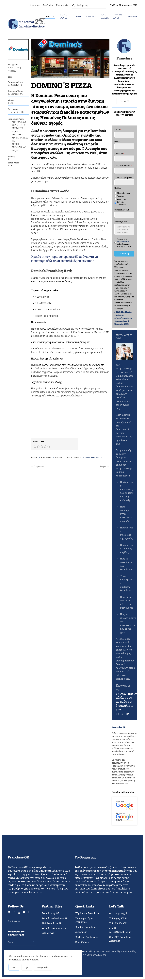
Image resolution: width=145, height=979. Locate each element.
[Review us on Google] (124, 805)
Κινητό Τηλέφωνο (123, 165)
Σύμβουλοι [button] (90, 16)
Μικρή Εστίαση (123, 193)
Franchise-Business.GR (55, 918)
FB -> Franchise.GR (16, 112)
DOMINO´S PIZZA (61, 85)
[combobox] (89, 5)
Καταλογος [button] (49, 16)
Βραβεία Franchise (85, 926)
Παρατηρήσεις (120, 222)
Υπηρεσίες (121, 199)
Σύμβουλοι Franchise (87, 913)
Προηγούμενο (39, 466)
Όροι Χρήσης (82, 942)
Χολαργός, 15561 (118, 918)
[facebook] (14, 913)
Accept (13, 967)
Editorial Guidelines (86, 937)
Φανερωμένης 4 (118, 913)
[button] (46, 32)
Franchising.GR (50, 913)
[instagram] (19, 913)
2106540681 (119, 315)
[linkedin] (29, 913)
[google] (9, 913)
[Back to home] (26, 24)
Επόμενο (103, 466)
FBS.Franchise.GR (52, 923)
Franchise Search (117, 16)
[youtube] (24, 913)
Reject (26, 967)
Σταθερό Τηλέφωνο (123, 177)
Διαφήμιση (35, 5)
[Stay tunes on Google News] (124, 816)
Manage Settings (43, 967)
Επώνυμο (119, 153)
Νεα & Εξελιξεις (105, 16)
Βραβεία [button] (77, 16)
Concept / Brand (121, 210)
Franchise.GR (124, 101)
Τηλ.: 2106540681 (118, 923)
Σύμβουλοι (48, 5)
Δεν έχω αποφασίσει (122, 203)
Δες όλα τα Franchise (123, 792)
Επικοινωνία (62, 5)
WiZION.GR (48, 933)
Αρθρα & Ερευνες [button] (63, 16)
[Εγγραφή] (33, 942)
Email (117, 129)
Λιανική (120, 196)
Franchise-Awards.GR (54, 928)
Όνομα (117, 141)
